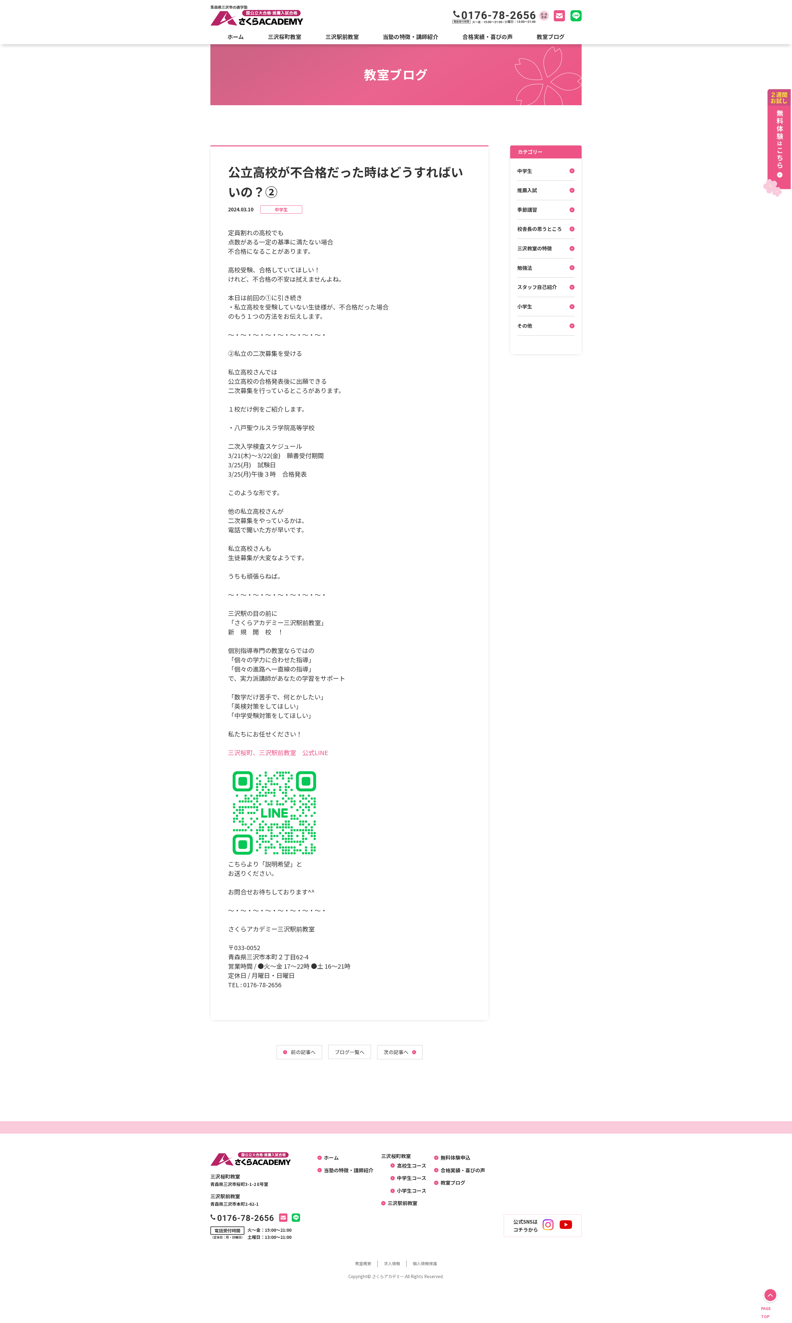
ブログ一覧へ (349, 1052)
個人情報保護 (425, 1263)
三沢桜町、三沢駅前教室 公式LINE (278, 752)
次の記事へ (396, 1052)
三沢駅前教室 (342, 36)
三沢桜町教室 (284, 36)
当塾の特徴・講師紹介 (410, 36)
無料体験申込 (453, 1157)
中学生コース (409, 1178)
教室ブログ (551, 36)
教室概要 (363, 1263)
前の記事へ (303, 1052)
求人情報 (392, 1263)
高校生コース (409, 1165)
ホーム (235, 36)
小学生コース (409, 1190)
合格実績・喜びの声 (488, 36)
